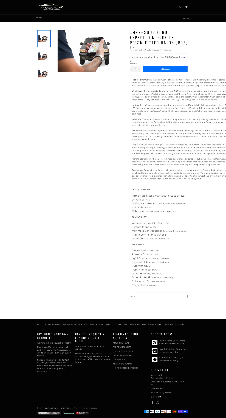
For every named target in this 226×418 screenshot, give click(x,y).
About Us (41, 324)
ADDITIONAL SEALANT (123, 364)
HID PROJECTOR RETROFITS (125, 368)
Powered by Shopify (89, 408)
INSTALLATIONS (120, 359)
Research (147, 324)
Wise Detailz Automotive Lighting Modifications (62, 408)
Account (185, 18)
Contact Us (178, 324)
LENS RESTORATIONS (122, 355)
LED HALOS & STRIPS (123, 351)
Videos (102, 324)
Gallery (83, 324)
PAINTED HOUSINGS (122, 347)
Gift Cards (134, 324)
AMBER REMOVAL (121, 343)
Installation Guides (117, 324)
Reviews (73, 324)
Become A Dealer (162, 324)
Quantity (133, 63)
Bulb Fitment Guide (58, 324)
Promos (93, 324)
